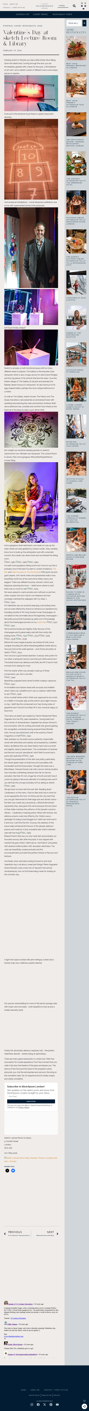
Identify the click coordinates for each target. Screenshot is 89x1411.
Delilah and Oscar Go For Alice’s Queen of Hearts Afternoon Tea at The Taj (76, 676)
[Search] (75, 6)
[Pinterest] (85, 6)
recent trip (41, 622)
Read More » (71, 70)
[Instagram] (81, 3)
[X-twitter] (85, 3)
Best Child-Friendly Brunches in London (76, 66)
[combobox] (63, 6)
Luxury (17, 26)
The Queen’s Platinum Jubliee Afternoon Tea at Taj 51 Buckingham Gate (76, 261)
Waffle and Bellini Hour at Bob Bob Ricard (76, 557)
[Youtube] (83, 8)
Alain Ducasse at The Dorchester (25, 572)
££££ (40, 26)
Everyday (8, 26)
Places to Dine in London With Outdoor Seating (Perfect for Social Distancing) (76, 596)
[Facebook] (81, 6)
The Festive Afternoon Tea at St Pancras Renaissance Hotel (76, 802)
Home (5, 4)
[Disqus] (31, 1268)
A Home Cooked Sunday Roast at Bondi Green (75, 407)
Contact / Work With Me (14, 8)
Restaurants (29, 26)
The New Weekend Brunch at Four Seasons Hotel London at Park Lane (75, 760)
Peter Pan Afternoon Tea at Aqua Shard (76, 444)
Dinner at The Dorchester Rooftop (73, 335)
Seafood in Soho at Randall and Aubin (75, 481)
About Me (14, 4)
